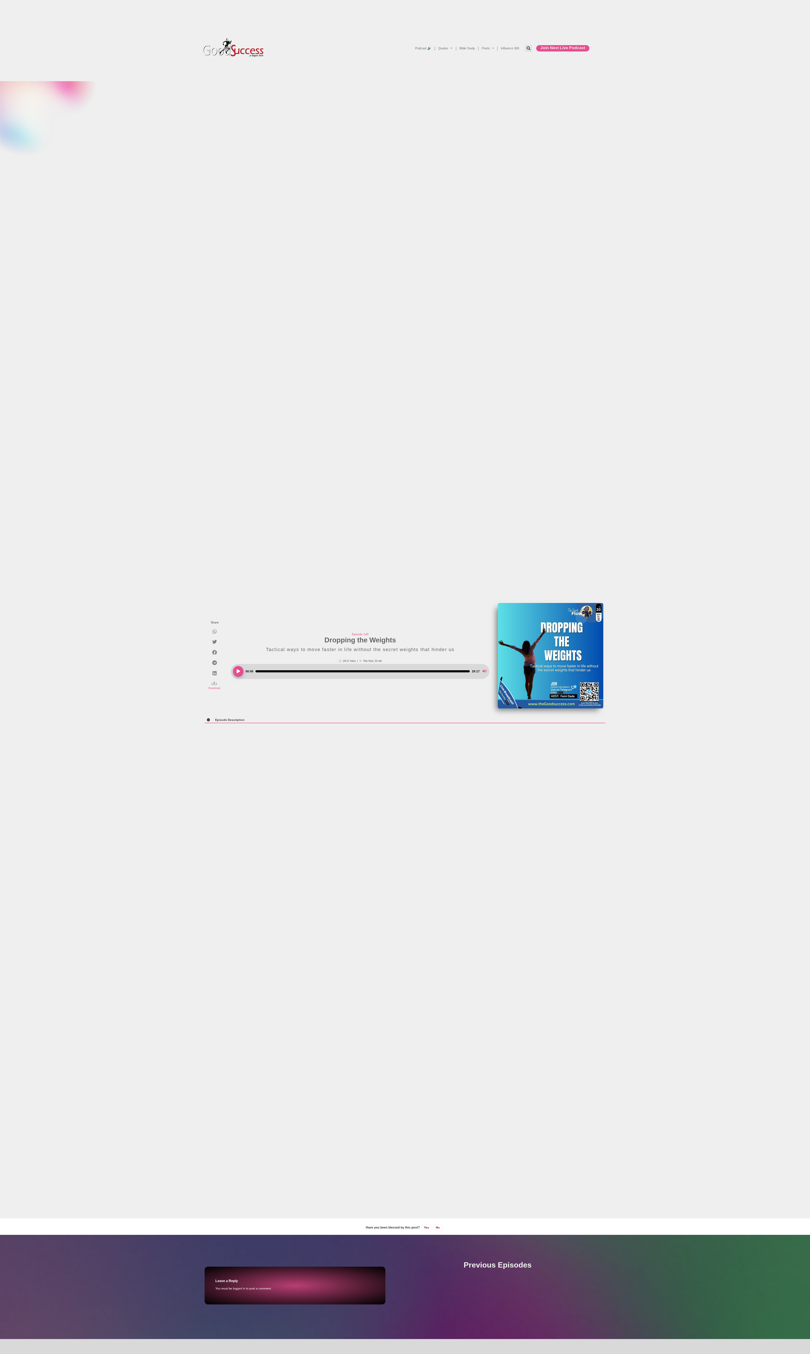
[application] (360, 671)
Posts (486, 48)
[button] (528, 48)
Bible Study (467, 48)
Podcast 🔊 (423, 48)
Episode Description (229, 720)
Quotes (443, 48)
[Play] (238, 671)
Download (214, 688)
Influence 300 (510, 48)
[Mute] (484, 671)
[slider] (362, 671)
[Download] (214, 683)
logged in (239, 1288)
